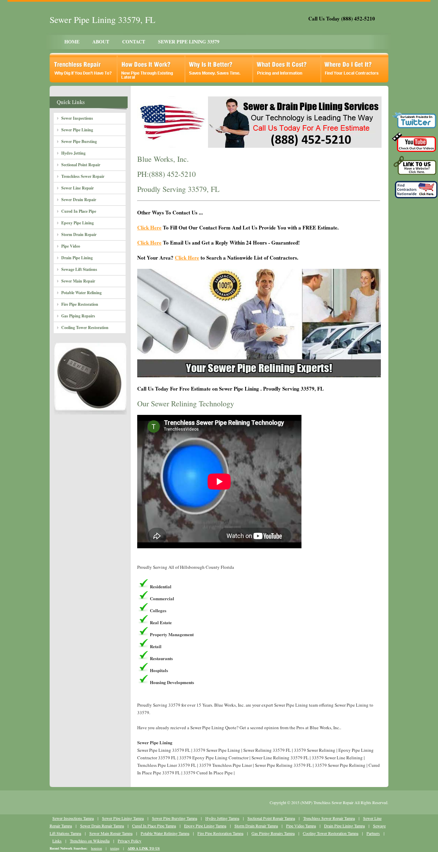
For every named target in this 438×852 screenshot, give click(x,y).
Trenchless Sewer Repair (82, 176)
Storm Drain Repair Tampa (256, 825)
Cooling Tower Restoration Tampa (330, 833)
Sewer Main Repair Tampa (110, 833)
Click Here (149, 227)
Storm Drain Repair (78, 234)
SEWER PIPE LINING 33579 (188, 41)
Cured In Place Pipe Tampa (154, 825)
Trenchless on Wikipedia (90, 840)
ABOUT (100, 41)
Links (57, 840)
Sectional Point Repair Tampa (271, 818)
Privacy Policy (129, 840)
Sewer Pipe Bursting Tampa (174, 818)
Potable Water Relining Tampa (165, 833)
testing (114, 848)
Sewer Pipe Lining (77, 130)
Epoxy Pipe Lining (77, 223)
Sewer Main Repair (78, 281)
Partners (373, 833)
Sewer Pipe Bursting (79, 141)
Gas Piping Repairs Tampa (273, 833)
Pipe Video (70, 246)
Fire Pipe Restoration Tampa (220, 833)
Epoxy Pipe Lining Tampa (205, 825)
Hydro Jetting (73, 153)
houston (96, 848)
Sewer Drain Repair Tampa (102, 825)
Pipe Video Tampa (301, 825)
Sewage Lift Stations (79, 269)
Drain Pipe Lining (77, 258)
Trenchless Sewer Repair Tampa (329, 818)
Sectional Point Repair (80, 165)
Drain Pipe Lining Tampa (344, 825)
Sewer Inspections (77, 118)
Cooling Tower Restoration (84, 327)
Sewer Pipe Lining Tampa (123, 818)
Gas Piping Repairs (78, 316)
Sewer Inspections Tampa (73, 818)
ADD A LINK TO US (144, 848)
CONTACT (133, 41)
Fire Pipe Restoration (79, 304)
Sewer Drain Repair (78, 199)
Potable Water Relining (81, 293)
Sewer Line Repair (77, 188)
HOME (71, 41)
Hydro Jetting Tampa (222, 818)
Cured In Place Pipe (78, 211)
